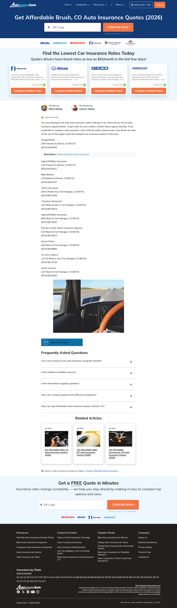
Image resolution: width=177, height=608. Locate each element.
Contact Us (143, 557)
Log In (159, 5)
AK (21, 577)
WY (44, 581)
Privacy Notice (145, 547)
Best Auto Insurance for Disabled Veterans (113, 553)
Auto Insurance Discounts (69, 542)
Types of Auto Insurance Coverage (73, 537)
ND (130, 577)
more (43, 79)
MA (85, 577)
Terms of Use (127, 34)
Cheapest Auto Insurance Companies (34, 547)
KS (67, 577)
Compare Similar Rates (28, 90)
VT (24, 581)
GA (51, 577)
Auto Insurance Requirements (71, 547)
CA (31, 577)
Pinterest (28, 592)
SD (154, 577)
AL (18, 577)
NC (127, 577)
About (119, 4)
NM (120, 577)
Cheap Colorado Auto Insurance (72, 154)
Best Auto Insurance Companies (32, 542)
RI (148, 577)
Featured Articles (67, 532)
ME (77, 577)
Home (47, 470)
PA (145, 577)
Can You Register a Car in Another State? (73, 552)
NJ (117, 577)
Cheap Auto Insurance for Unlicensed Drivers (115, 547)
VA (27, 581)
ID (57, 577)
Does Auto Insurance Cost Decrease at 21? (75, 558)
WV (36, 581)
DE (45, 577)
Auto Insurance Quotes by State (67, 470)
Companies (81, 4)
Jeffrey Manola (55, 109)
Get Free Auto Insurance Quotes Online (35, 537)
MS (95, 577)
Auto (67, 4)
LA (74, 577)
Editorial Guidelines (147, 542)
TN (157, 577)
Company (143, 532)
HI (54, 577)
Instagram (37, 592)
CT (38, 577)
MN (91, 577)
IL (59, 577)
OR (141, 577)
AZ (24, 577)
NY (123, 577)
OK (138, 577)
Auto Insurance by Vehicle (29, 552)
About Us (142, 537)
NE (106, 577)
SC (151, 577)
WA (32, 581)
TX (18, 581)
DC (41, 577)
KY (70, 577)
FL (48, 577)
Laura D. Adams (87, 109)
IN (62, 577)
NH (113, 577)
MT (103, 577)
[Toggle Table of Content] (62, 342)
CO (35, 577)
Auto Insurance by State (28, 557)
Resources (98, 4)
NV (109, 577)
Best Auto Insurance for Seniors (113, 537)
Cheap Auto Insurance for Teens (113, 542)
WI (40, 581)
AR (28, 577)
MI (88, 577)
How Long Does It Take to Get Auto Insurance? (115, 559)
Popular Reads (106, 532)
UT (21, 581)
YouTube (33, 592)
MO (99, 577)
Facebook (18, 592)
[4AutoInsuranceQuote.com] (23, 4)
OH (134, 577)
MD (81, 577)
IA (65, 577)
